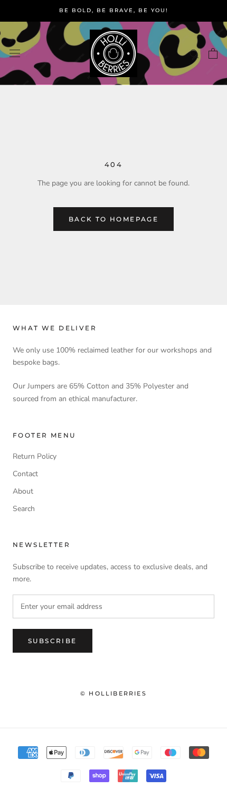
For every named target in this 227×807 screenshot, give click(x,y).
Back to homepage (113, 219)
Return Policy (34, 456)
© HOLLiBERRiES (113, 693)
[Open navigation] (15, 53)
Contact (25, 474)
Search (24, 509)
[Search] (194, 53)
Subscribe (52, 641)
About (23, 491)
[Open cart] (213, 53)
